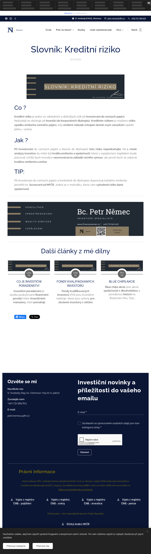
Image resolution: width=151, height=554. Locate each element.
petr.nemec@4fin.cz (116, 18)
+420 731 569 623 (138, 18)
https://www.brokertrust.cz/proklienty (75, 489)
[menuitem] (49, 30)
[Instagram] (11, 18)
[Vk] (15, 18)
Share (22, 317)
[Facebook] (6, 18)
